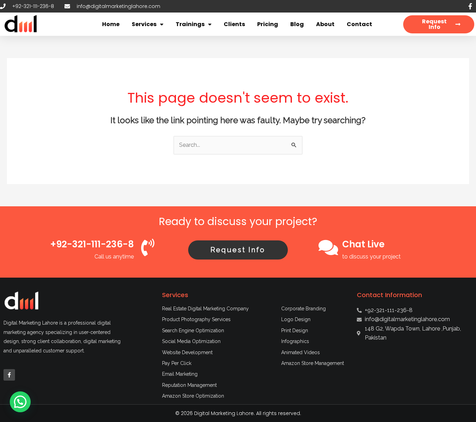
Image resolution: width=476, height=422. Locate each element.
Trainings (190, 24)
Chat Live (363, 244)
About (325, 24)
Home (111, 24)
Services (144, 24)
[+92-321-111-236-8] (147, 247)
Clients (234, 24)
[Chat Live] (328, 247)
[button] (20, 401)
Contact (359, 24)
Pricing (267, 24)
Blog (297, 24)
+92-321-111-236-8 (92, 244)
